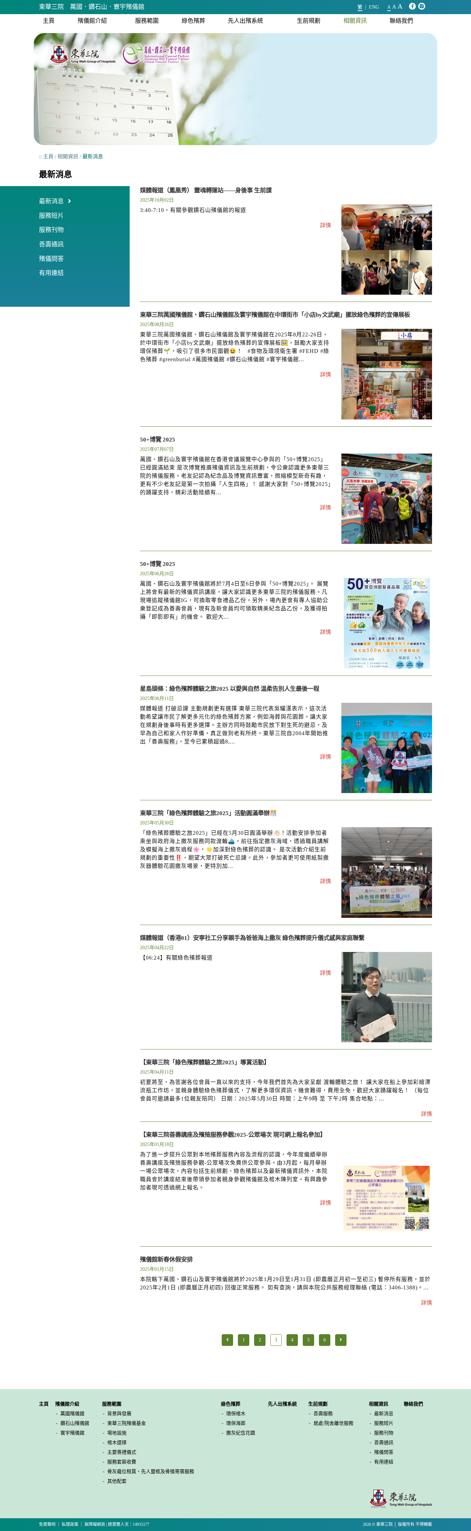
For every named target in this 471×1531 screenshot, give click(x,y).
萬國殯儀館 (72, 1413)
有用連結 (51, 273)
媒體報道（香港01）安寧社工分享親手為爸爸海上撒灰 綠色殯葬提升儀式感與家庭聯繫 (252, 937)
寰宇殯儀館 (72, 1433)
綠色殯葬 (193, 21)
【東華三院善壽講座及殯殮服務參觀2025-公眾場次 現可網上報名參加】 (233, 1134)
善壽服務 (323, 1413)
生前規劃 (308, 21)
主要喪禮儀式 (121, 1452)
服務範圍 (147, 21)
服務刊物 (51, 229)
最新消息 (51, 201)
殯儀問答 (51, 258)
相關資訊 (355, 21)
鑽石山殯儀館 (74, 1423)
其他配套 (117, 1481)
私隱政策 (70, 1524)
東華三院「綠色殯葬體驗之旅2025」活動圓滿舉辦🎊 (208, 813)
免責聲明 (47, 1524)
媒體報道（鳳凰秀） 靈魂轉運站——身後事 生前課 (206, 190)
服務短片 (51, 215)
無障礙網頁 (94, 1524)
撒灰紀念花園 (240, 1433)
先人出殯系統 (245, 21)
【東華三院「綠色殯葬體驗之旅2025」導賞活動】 (205, 1062)
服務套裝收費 (121, 1461)
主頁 (48, 21)
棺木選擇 (117, 1442)
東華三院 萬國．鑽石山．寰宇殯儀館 (91, 6)
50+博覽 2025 (157, 439)
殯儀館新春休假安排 (166, 1259)
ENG (374, 7)
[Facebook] (412, 7)
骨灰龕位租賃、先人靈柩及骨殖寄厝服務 (150, 1471)
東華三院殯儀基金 (126, 1423)
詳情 (325, 225)
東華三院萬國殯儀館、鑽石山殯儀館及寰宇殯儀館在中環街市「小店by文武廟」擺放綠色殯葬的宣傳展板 (275, 314)
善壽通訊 (51, 244)
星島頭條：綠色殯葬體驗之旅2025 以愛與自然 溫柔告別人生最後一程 (229, 688)
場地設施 (117, 1433)
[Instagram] (421, 7)
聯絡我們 (401, 21)
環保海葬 (235, 1423)
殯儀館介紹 (92, 21)
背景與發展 (119, 1413)
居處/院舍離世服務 (333, 1423)
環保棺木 (235, 1413)
